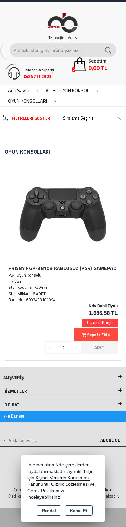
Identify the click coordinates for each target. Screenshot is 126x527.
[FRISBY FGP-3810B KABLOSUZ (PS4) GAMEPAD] (63, 214)
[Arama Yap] (108, 50)
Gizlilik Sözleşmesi (70, 484)
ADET (99, 347)
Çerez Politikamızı (45, 490)
